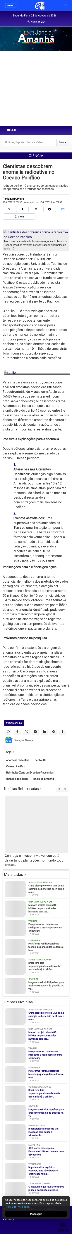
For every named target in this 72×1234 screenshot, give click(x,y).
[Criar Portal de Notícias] (62, 1227)
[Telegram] (49, 209)
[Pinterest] (53, 732)
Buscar (63, 142)
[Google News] (63, 209)
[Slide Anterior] (59, 789)
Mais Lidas (15, 874)
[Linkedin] (44, 732)
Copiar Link (15, 723)
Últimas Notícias (18, 1002)
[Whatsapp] (9, 209)
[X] (36, 209)
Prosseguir (36, 1214)
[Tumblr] (62, 732)
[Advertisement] (36, 88)
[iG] (40, 5)
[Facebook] (22, 209)
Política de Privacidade (17, 1206)
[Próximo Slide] (65, 789)
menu (10, 5)
